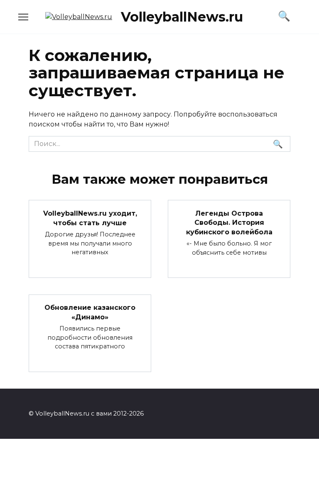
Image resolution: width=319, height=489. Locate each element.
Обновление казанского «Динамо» (89, 312)
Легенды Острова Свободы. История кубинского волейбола (229, 222)
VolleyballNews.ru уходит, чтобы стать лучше (90, 217)
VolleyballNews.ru (182, 17)
